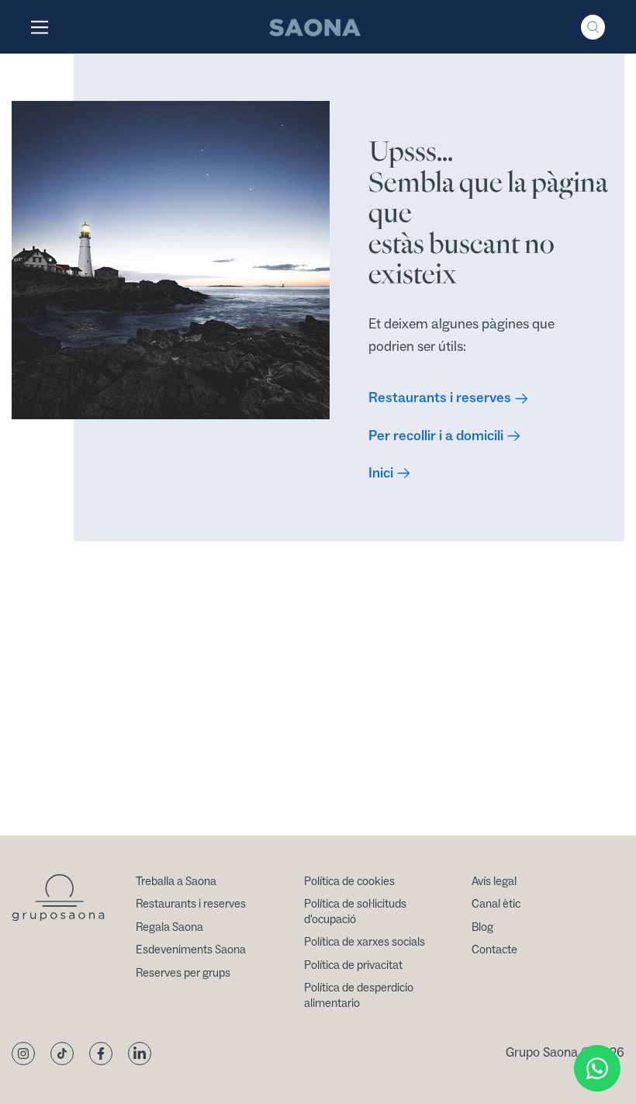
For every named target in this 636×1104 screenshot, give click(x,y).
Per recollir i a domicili (435, 436)
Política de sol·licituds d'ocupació (355, 912)
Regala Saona (169, 927)
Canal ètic (496, 904)
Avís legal (494, 881)
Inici (380, 473)
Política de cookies (349, 881)
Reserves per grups (183, 973)
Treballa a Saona (176, 881)
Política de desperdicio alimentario (358, 996)
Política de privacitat (353, 965)
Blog (482, 927)
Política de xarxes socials (364, 942)
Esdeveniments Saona (191, 950)
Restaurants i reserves (439, 398)
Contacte (494, 950)
